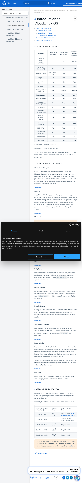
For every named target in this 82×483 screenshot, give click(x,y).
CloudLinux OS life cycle (15, 29)
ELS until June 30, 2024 (67, 414)
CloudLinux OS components (16, 25)
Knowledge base (33, 478)
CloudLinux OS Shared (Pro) (47, 35)
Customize (39, 257)
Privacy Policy (47, 478)
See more (37, 187)
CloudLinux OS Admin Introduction (14, 40)
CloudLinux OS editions (14, 21)
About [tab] (68, 231)
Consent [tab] (14, 231)
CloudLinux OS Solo (44, 31)
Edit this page (42, 453)
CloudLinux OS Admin (45, 33)
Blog (41, 478)
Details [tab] (41, 231)
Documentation (39, 10)
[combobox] (15, 13)
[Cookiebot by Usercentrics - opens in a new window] (71, 225)
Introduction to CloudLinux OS (17, 17)
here (72, 446)
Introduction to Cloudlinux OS (55, 10)
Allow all (67, 257)
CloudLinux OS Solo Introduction (13, 34)
